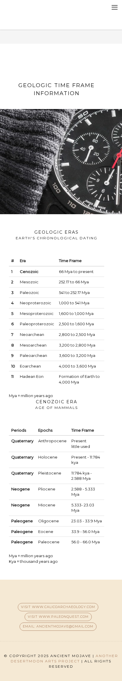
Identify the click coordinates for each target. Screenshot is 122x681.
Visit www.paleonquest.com (58, 617)
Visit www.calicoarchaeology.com (58, 607)
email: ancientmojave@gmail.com (58, 626)
